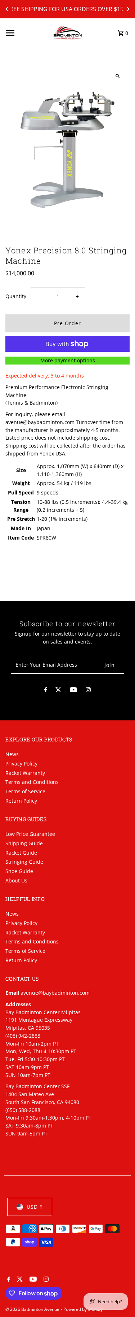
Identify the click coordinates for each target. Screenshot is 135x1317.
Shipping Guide (24, 843)
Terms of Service (25, 791)
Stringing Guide (24, 861)
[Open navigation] (27, 33)
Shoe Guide (19, 871)
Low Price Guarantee (30, 833)
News (12, 754)
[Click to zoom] (118, 76)
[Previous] (7, 9)
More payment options (67, 360)
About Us (16, 880)
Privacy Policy (21, 763)
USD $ (35, 1206)
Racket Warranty (25, 772)
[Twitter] (58, 691)
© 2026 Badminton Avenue (32, 1309)
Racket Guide (21, 852)
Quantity (15, 296)
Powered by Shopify (83, 1309)
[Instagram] (88, 691)
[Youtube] (73, 691)
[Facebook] (45, 691)
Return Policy (21, 800)
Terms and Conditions (32, 782)
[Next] (127, 9)
